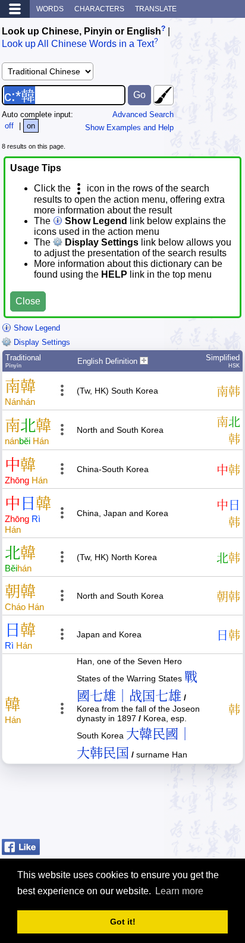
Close (27, 301)
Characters (99, 9)
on (31, 125)
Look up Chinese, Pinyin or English (81, 31)
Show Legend (35, 327)
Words (50, 9)
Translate (156, 9)
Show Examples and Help (129, 127)
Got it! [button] (123, 921)
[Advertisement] (148, 804)
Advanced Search (143, 114)
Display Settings (40, 342)
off (9, 125)
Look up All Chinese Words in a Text (78, 44)
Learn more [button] (179, 891)
